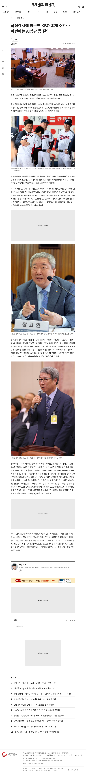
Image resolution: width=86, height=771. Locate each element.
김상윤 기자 (14, 44)
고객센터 (39, 769)
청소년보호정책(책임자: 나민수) (45, 758)
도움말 (66, 621)
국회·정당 (20, 18)
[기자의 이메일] (20, 571)
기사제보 (60, 769)
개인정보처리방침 (28, 758)
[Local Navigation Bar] (3, 7)
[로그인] (83, 7)
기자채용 (32, 769)
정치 (12, 18)
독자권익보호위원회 (50, 769)
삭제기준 (72, 621)
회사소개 (25, 769)
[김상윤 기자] (14, 566)
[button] (3, 7)
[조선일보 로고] (43, 5)
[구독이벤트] (43, 580)
